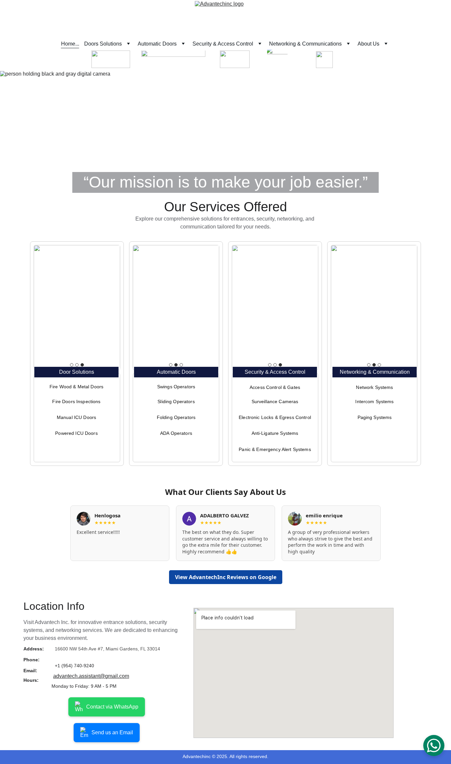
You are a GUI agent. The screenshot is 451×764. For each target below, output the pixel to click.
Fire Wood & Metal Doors (76, 386)
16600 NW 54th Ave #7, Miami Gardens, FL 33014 (107, 648)
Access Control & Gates (275, 387)
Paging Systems (375, 417)
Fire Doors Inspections (76, 401)
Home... (70, 44)
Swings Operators (176, 386)
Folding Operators (176, 417)
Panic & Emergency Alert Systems (275, 449)
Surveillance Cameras (275, 401)
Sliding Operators (175, 401)
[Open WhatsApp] (433, 745)
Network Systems (374, 387)
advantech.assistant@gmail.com (91, 676)
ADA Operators (176, 433)
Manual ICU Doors (76, 417)
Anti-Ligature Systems (275, 433)
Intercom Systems (374, 401)
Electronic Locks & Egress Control (275, 417)
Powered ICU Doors (76, 433)
